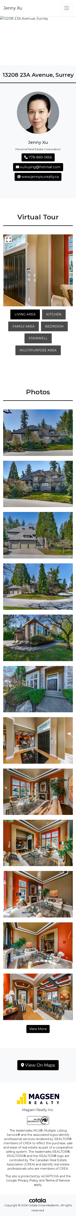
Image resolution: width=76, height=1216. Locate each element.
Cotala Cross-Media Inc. (44, 1205)
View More (38, 1029)
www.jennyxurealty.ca (40, 177)
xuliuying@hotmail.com (39, 167)
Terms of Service (57, 1180)
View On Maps (39, 1065)
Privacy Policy (28, 1180)
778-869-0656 (40, 157)
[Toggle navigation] (67, 8)
